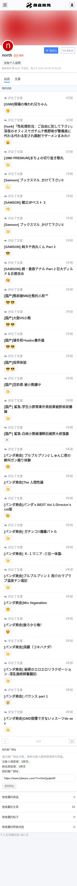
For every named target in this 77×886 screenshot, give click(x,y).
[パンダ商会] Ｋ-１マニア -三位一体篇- (33, 554)
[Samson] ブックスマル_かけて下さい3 (33, 180)
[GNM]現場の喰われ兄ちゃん (25, 104)
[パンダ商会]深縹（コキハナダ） (29, 647)
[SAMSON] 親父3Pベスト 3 (24, 202)
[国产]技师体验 (15, 362)
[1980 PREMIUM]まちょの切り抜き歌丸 (34, 158)
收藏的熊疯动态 (38, 826)
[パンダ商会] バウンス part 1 (26, 696)
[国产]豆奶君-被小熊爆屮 (22, 385)
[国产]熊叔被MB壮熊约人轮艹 (26, 296)
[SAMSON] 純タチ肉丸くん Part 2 (29, 247)
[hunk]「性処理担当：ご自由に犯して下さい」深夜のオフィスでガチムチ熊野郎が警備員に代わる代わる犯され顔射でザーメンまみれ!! (38, 131)
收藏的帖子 (38, 817)
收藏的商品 (38, 797)
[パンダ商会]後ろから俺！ (23, 625)
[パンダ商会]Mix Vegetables (25, 603)
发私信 (69, 50)
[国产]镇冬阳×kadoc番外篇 (24, 340)
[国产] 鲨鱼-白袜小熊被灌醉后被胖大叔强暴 (36, 434)
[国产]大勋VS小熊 (17, 318)
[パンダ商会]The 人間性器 (23, 482)
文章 (18, 79)
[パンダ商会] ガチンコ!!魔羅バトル (30, 532)
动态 (7, 79)
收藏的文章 (38, 806)
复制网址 (9, 786)
